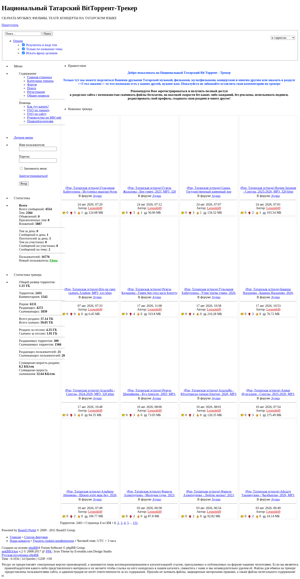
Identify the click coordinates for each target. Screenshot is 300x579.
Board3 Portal (27, 530)
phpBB (33, 547)
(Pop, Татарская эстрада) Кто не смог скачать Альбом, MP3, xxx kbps (90, 291)
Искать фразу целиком (41, 53)
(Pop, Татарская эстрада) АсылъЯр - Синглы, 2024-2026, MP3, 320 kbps (90, 392)
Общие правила (38, 95)
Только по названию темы (43, 49)
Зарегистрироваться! (33, 176)
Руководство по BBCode (44, 117)
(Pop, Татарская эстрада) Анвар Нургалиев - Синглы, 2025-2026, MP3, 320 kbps (268, 394)
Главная (15, 537)
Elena (54, 260)
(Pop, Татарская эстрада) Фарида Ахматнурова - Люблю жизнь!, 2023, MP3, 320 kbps (208, 495)
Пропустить (10, 25)
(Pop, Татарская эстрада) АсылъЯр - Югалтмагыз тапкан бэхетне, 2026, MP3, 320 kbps (209, 394)
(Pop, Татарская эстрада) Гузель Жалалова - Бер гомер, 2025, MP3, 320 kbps (149, 191)
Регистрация (36, 92)
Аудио (97, 196)
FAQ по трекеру (38, 110)
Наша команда (20, 541)
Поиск (31, 88)
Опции (18, 41)
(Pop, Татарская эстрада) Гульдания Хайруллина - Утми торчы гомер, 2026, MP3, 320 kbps (208, 292)
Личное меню (23, 137)
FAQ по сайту (37, 114)
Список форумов (36, 537)
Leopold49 (95, 208)
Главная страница (39, 77)
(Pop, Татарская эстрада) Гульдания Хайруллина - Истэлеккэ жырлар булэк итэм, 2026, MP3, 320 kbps (90, 191)
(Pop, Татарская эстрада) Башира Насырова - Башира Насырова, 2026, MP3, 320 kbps (268, 292)
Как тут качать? (38, 106)
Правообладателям (40, 121)
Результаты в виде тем (41, 45)
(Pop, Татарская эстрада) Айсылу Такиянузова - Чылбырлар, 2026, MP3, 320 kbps (268, 495)
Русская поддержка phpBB (20, 555)
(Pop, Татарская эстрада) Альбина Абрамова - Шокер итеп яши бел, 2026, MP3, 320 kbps (90, 495)
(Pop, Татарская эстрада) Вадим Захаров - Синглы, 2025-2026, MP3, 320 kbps (268, 189)
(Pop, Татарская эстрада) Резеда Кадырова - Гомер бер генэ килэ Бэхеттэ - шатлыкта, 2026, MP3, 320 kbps (149, 292)
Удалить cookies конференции (53, 541)
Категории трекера (40, 81)
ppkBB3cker (10, 551)
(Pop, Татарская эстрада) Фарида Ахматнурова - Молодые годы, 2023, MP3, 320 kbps (149, 495)
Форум (32, 84)
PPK (49, 551)
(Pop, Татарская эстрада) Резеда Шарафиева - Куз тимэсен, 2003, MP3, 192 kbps (149, 394)
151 (135, 523)
